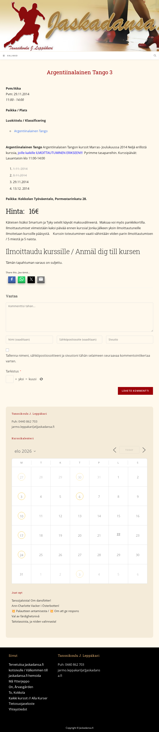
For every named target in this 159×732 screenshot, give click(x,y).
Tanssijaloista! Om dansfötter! (31, 600)
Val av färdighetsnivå (25, 616)
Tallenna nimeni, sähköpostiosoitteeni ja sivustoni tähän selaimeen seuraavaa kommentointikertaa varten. (78, 358)
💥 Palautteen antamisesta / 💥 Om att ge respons (45, 611)
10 (21, 516)
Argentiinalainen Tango (31, 131)
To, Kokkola (17, 692)
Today (129, 449)
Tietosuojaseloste (22, 703)
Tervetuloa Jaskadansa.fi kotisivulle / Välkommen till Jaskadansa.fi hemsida (28, 670)
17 (21, 536)
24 (21, 555)
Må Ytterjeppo (19, 681)
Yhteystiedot (18, 709)
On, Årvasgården (21, 687)
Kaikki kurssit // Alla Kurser (28, 698)
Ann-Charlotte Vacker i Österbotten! (35, 606)
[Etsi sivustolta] (155, 56)
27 (21, 477)
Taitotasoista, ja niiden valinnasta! (34, 621)
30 (79, 477)
